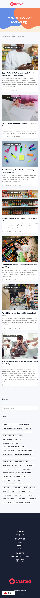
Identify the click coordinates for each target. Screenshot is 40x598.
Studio (20, 549)
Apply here (20, 535)
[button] (27, 3)
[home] (17, 4)
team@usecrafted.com (20, 557)
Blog (3, 36)
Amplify (20, 545)
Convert (20, 542)
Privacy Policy (20, 595)
